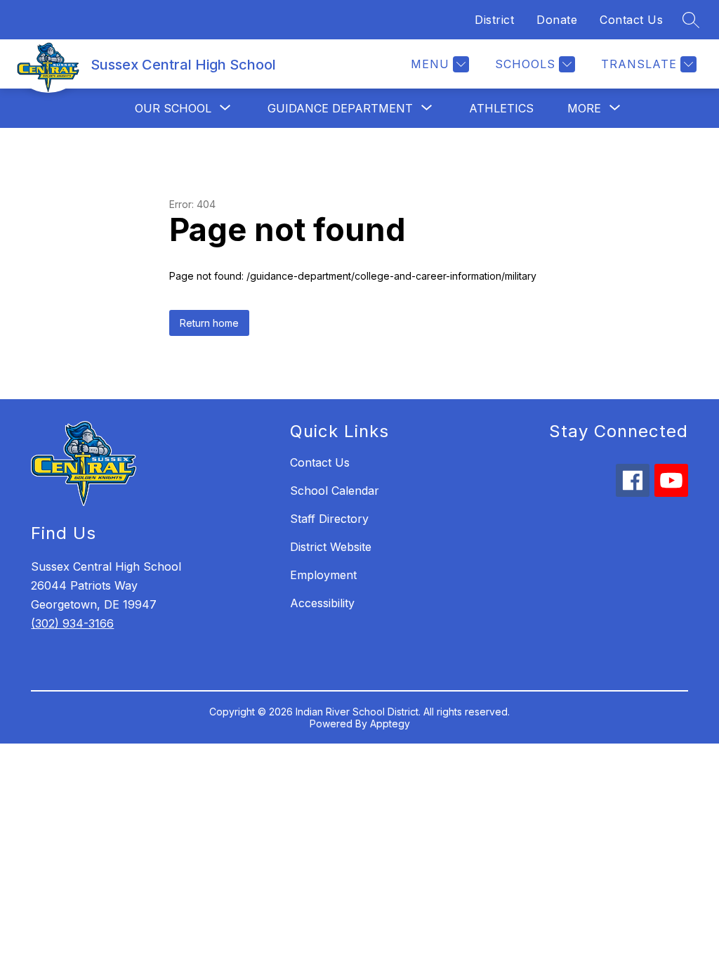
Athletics (501, 108)
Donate (556, 20)
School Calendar (334, 491)
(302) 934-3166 (72, 623)
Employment (323, 575)
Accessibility (322, 603)
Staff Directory (329, 519)
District (494, 20)
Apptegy (390, 723)
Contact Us (631, 20)
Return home (209, 323)
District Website (330, 547)
